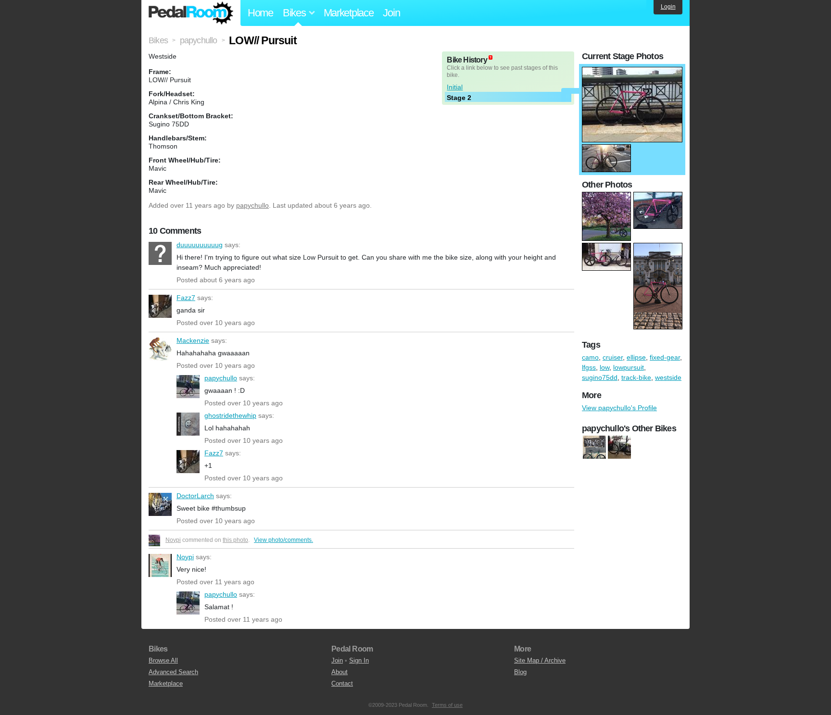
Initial (455, 87)
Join (391, 13)
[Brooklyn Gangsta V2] (594, 448)
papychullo (252, 205)
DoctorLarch (160, 504)
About (339, 672)
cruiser (613, 357)
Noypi (173, 540)
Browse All (163, 660)
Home (260, 13)
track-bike (636, 377)
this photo (235, 540)
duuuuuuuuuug (160, 253)
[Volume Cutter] (619, 448)
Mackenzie (160, 349)
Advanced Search (173, 672)
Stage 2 (459, 97)
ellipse (636, 357)
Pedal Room (191, 13)
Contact (342, 683)
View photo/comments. (283, 540)
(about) (490, 57)
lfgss (589, 367)
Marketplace (349, 13)
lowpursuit (628, 367)
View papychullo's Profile (619, 408)
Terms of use (447, 705)
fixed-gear (665, 357)
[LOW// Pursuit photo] (632, 71)
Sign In (359, 660)
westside (668, 377)
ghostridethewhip (188, 424)
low (604, 367)
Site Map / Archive (540, 660)
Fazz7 (160, 306)
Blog (520, 672)
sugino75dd (599, 377)
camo (590, 357)
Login (668, 6)
